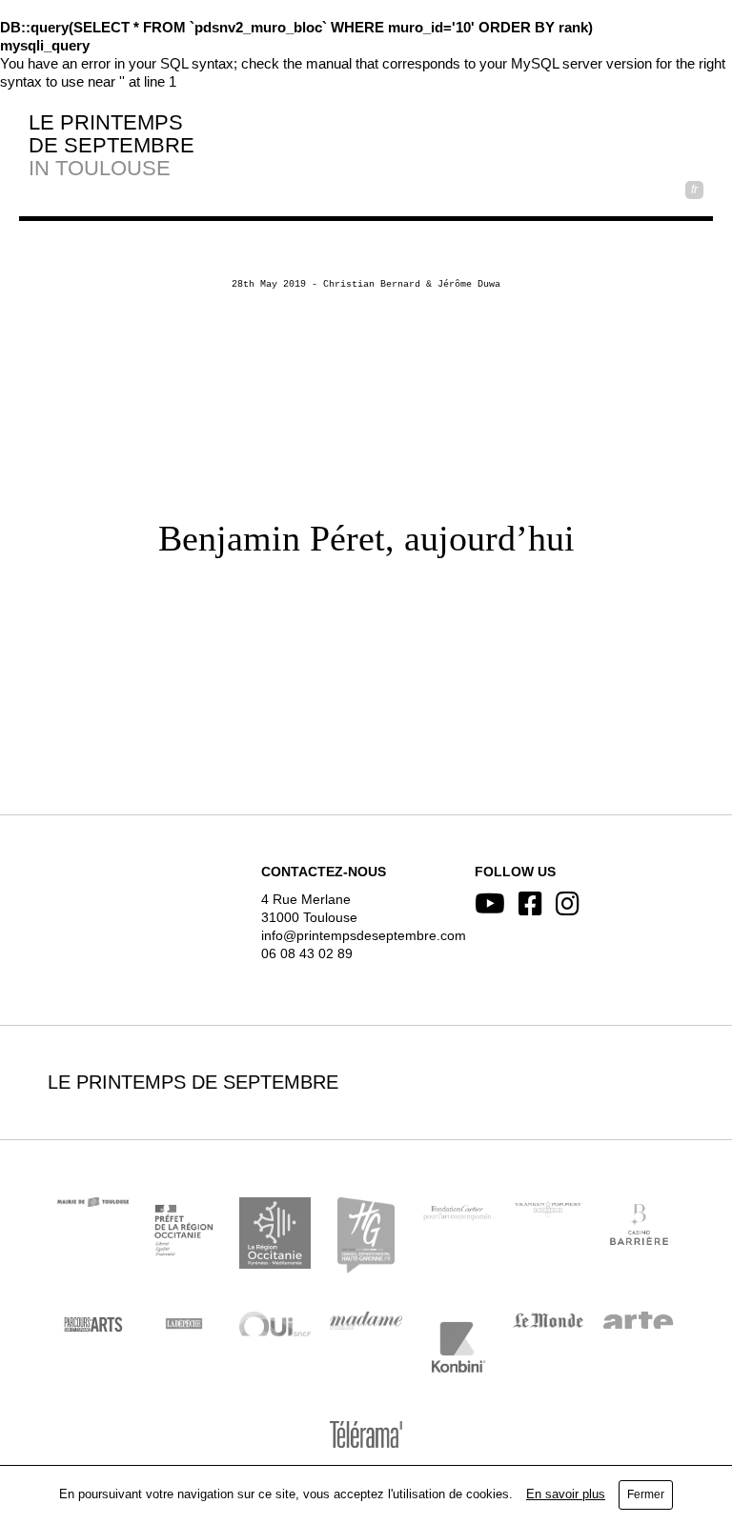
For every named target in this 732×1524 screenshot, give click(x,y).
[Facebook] (530, 904)
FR (694, 189)
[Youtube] (490, 904)
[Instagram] (568, 904)
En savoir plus (565, 1494)
